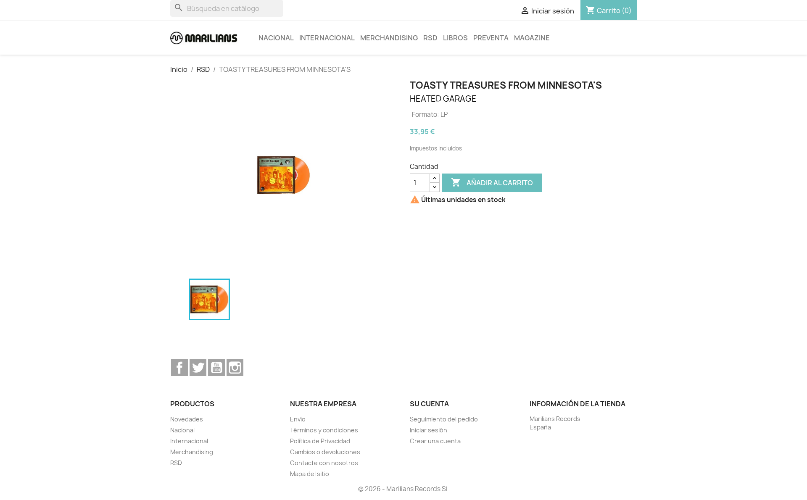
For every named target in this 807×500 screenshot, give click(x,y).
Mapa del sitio (309, 474)
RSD (430, 37)
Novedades (186, 419)
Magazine (532, 37)
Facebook (179, 367)
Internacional (327, 37)
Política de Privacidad (320, 441)
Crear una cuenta (435, 441)
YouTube (216, 367)
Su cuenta (429, 403)
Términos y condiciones (324, 430)
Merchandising (389, 37)
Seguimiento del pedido (444, 419)
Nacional (276, 37)
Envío (298, 419)
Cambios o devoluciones (325, 452)
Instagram (235, 367)
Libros (455, 37)
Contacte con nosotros (324, 463)
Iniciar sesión (428, 430)
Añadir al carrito (492, 182)
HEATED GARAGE (443, 99)
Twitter (198, 367)
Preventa (491, 37)
